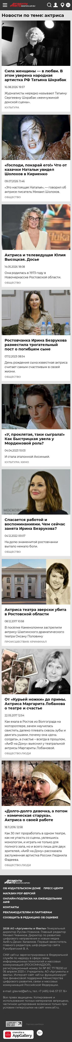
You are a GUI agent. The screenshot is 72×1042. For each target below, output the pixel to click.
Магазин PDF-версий (19, 893)
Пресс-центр (53, 888)
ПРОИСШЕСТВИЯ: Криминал (26, 641)
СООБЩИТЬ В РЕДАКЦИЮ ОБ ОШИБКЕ (30, 917)
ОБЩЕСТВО (13, 197)
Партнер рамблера (35, 1024)
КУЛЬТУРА (12, 107)
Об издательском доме (22, 888)
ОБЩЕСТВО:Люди (18, 753)
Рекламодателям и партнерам (27, 912)
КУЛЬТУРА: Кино (17, 462)
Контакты (11, 907)
